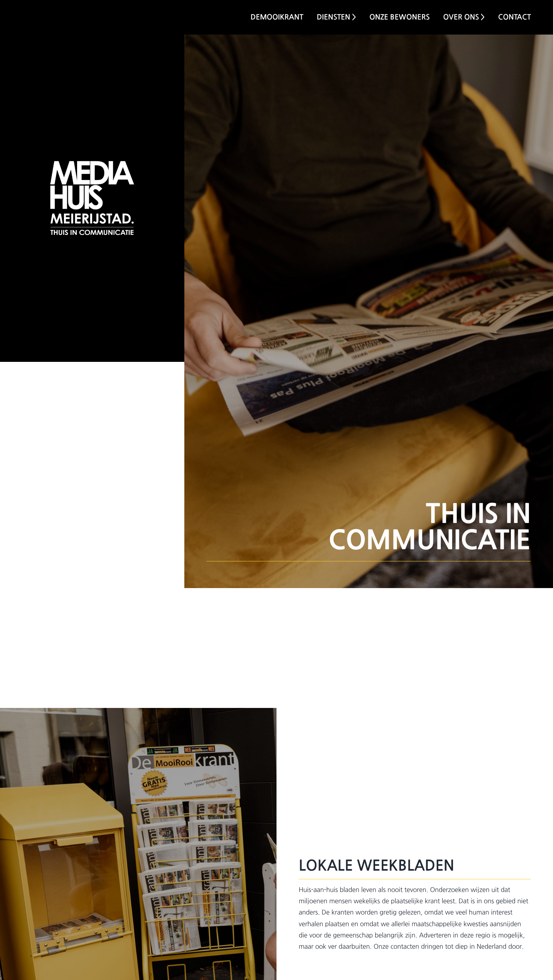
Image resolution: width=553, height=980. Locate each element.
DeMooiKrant (277, 17)
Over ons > (464, 17)
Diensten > (336, 17)
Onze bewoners (399, 17)
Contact (514, 17)
